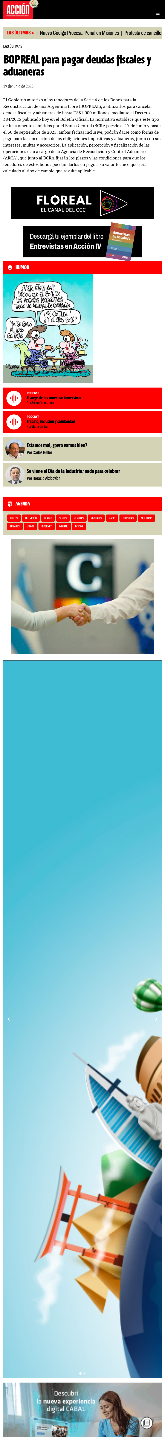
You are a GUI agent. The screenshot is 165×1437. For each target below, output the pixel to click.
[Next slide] (156, 1019)
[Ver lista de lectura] (146, 1423)
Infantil (63, 526)
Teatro (48, 518)
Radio (112, 518)
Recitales (96, 518)
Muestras (146, 518)
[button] (80, 1373)
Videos (14, 518)
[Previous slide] (8, 1019)
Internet (46, 526)
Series (63, 518)
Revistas (79, 518)
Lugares (15, 526)
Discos (79, 526)
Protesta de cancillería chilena (120, 33)
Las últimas (12, 47)
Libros (30, 526)
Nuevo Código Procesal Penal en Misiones (47, 33)
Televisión (31, 518)
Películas (128, 518)
